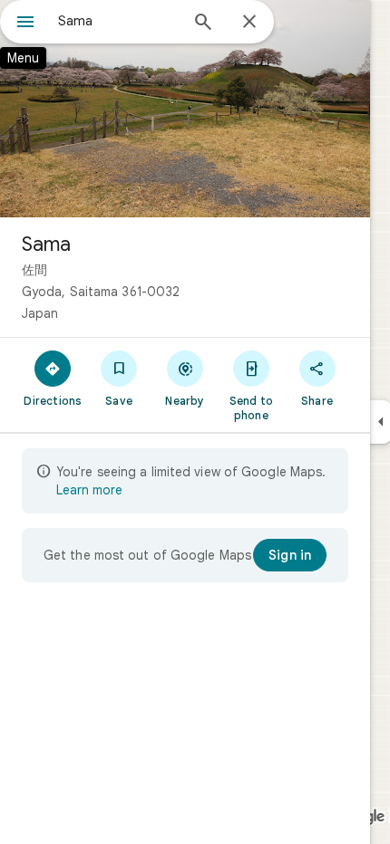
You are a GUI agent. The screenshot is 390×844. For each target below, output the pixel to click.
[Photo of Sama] (185, 108)
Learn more (89, 490)
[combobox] (118, 21)
